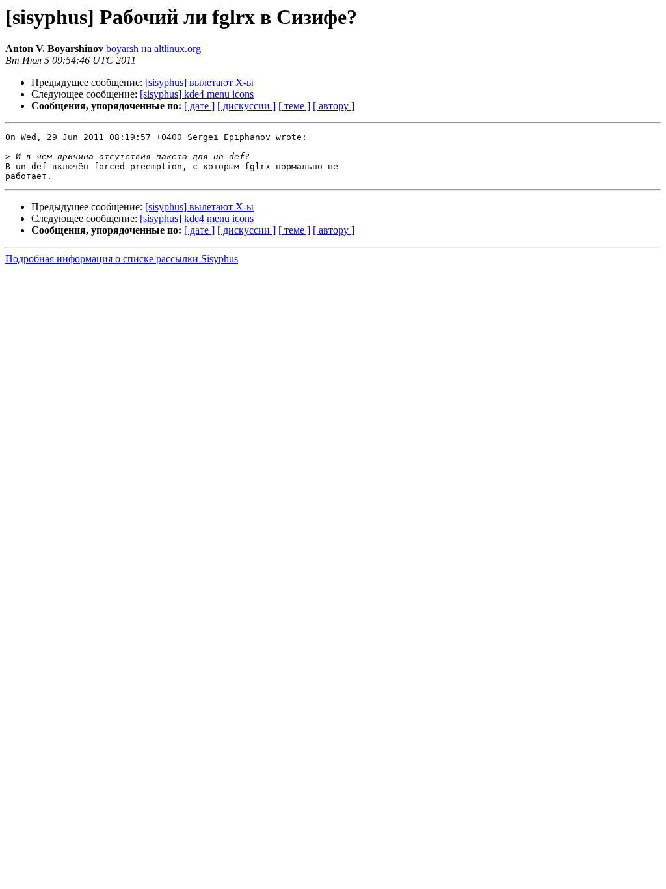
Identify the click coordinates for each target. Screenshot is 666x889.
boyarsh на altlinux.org (153, 48)
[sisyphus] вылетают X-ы (199, 82)
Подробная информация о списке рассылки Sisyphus (121, 258)
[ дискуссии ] (246, 105)
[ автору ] (333, 105)
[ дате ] (199, 105)
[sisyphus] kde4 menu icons (197, 94)
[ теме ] (294, 105)
